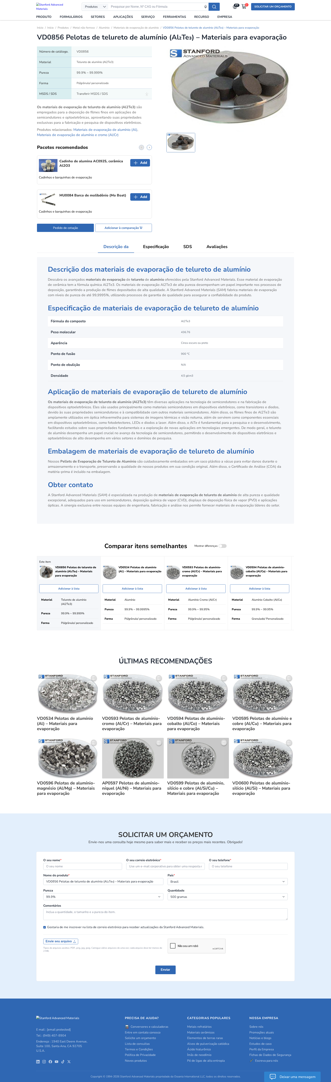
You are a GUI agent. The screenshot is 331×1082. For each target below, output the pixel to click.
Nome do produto (56, 875)
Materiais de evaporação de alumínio (136, 28)
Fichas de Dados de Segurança (270, 1055)
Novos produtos (136, 1061)
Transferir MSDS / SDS (92, 94)
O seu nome (52, 860)
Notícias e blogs (260, 1038)
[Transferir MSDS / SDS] (147, 94)
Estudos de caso (260, 1044)
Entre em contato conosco (143, 1032)
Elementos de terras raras (205, 1038)
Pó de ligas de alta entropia (206, 1061)
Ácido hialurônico (199, 1049)
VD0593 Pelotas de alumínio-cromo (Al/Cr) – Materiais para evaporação (132, 724)
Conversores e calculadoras (149, 1027)
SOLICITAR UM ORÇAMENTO (273, 6)
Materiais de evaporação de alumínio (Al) (105, 129)
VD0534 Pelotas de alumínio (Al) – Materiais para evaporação (65, 724)
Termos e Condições (139, 1049)
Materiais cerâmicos (201, 1032)
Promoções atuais (261, 1032)
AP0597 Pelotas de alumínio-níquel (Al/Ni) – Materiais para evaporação (131, 788)
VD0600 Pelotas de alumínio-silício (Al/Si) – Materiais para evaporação (261, 788)
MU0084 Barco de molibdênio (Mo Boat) (92, 195)
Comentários (52, 905)
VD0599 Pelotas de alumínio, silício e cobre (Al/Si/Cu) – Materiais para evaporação (195, 788)
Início (40, 28)
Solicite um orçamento (140, 1038)
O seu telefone (220, 860)
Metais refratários (199, 1027)
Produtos (63, 28)
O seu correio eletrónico (143, 860)
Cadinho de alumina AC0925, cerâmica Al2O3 (91, 163)
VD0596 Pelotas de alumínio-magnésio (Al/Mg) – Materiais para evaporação (66, 788)
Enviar (165, 969)
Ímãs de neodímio (199, 1055)
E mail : (53, 1030)
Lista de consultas (137, 1044)
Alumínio (104, 28)
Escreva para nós (266, 1061)
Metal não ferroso (84, 28)
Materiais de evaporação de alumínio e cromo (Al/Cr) (78, 135)
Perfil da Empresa (261, 1049)
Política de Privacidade (140, 1055)
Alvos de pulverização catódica (208, 1044)
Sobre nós (256, 1027)
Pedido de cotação (65, 228)
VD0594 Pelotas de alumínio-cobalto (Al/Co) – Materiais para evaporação (196, 724)
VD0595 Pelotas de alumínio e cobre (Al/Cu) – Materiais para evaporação (262, 724)
